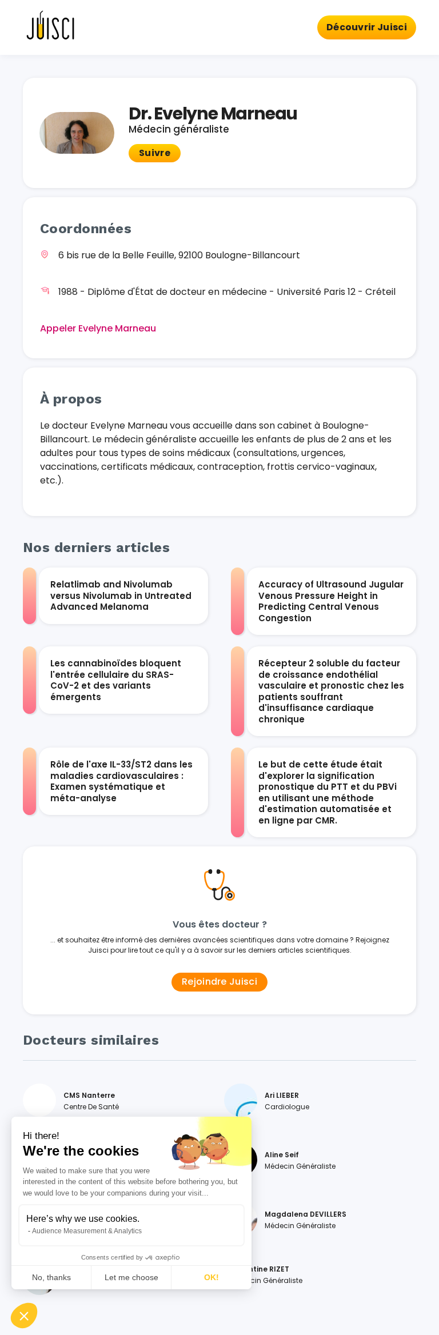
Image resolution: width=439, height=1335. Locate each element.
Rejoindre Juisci (219, 981)
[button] (24, 1315)
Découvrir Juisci (366, 27)
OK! (211, 1277)
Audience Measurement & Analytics (87, 1231)
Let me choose (131, 1277)
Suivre (154, 152)
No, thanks (51, 1277)
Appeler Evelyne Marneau (98, 328)
